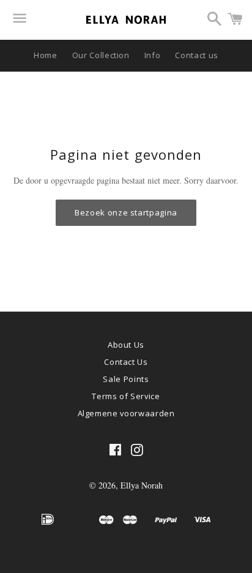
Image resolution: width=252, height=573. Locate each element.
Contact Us (126, 361)
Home (45, 55)
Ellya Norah (141, 485)
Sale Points (126, 378)
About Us (126, 344)
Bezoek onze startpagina (126, 212)
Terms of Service (126, 396)
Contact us (196, 55)
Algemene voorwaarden (126, 413)
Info (152, 55)
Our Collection (101, 55)
